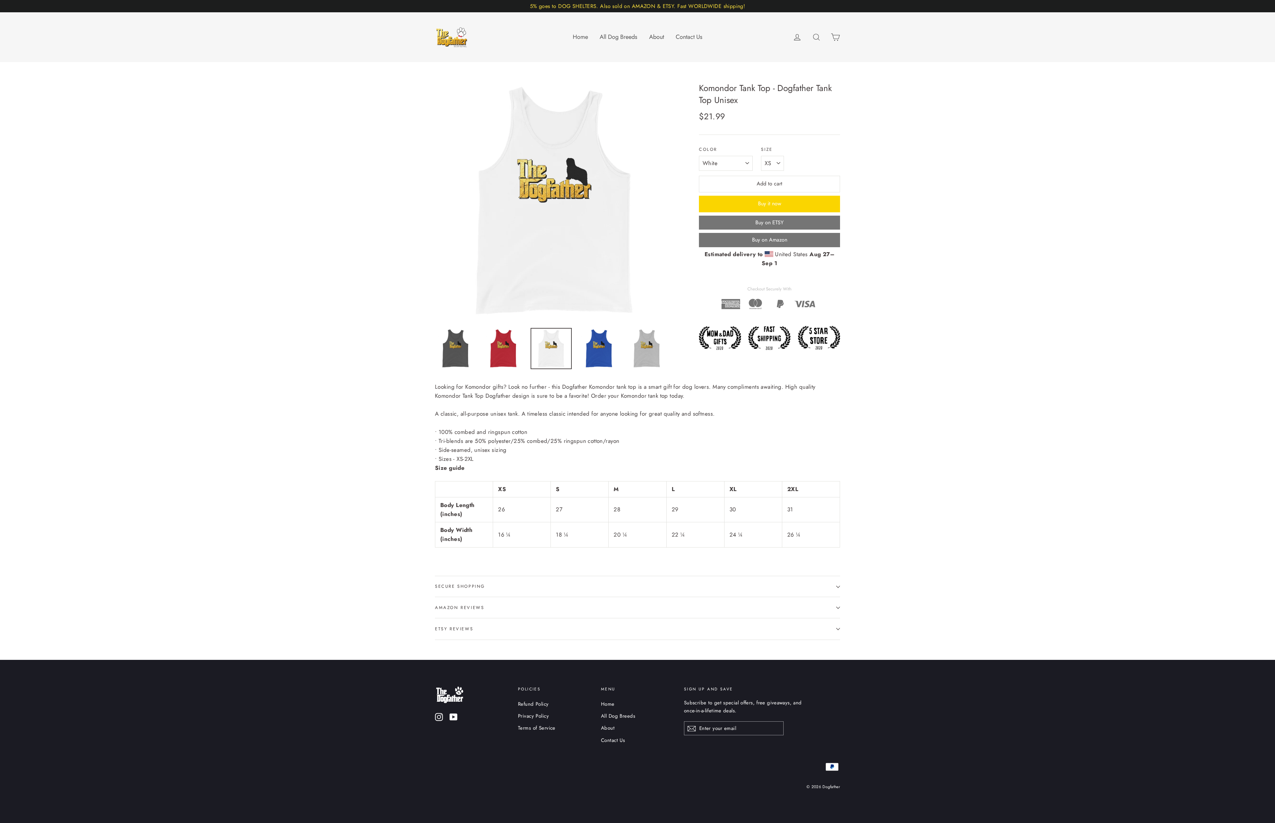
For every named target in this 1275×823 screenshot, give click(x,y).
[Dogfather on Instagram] (439, 716)
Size (766, 150)
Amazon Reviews (459, 607)
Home (580, 37)
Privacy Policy (533, 716)
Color (708, 150)
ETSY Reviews (454, 629)
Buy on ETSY (769, 222)
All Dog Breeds (618, 37)
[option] (554, 201)
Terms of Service (536, 728)
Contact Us (689, 37)
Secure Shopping (460, 586)
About (656, 37)
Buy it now (769, 203)
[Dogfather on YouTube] (454, 716)
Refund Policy (533, 704)
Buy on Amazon (769, 240)
